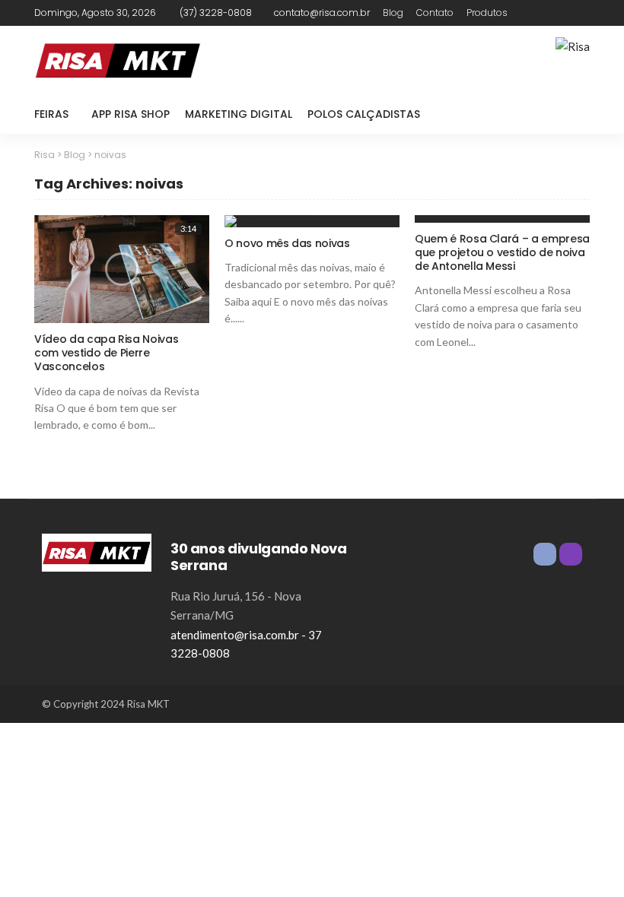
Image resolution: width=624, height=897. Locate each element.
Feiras (51, 114)
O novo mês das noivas (287, 243)
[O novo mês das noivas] (312, 221)
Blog (393, 12)
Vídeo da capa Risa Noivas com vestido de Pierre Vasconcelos (106, 352)
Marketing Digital (238, 114)
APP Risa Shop (130, 114)
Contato (435, 12)
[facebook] (560, 13)
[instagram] (580, 13)
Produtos (487, 12)
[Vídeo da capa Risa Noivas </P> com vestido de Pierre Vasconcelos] (121, 269)
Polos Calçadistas (363, 114)
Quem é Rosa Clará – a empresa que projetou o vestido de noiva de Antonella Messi (502, 252)
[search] (570, 114)
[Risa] (96, 550)
